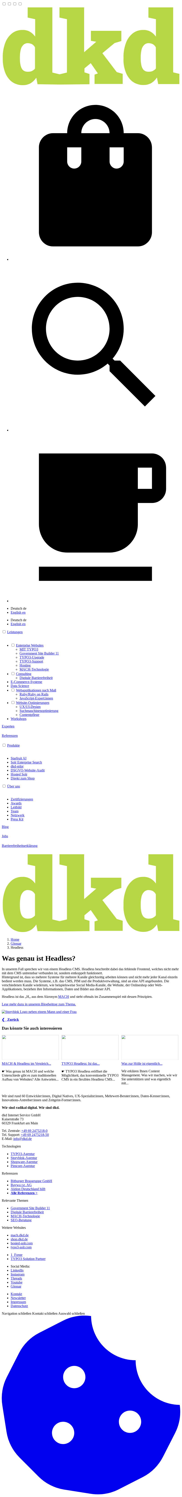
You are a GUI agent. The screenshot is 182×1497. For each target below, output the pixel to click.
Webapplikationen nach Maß (36, 690)
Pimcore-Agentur (23, 1166)
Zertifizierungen (22, 799)
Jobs (5, 836)
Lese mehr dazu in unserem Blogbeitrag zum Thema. (39, 1004)
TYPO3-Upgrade (32, 657)
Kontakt (16, 1294)
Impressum (18, 1302)
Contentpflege (29, 715)
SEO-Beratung (21, 1220)
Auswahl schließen (71, 1313)
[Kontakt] (95, 601)
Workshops (18, 719)
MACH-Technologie (34, 669)
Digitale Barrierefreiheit (36, 678)
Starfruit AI (18, 758)
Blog (5, 827)
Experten (8, 726)
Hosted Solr (19, 774)
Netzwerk (17, 815)
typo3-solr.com (21, 1247)
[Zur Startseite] (91, 85)
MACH (63, 997)
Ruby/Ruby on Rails (34, 694)
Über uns (13, 786)
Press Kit (17, 819)
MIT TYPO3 (29, 649)
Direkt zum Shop (23, 778)
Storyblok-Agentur (24, 1158)
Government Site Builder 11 (39, 653)
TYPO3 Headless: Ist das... (80, 1063)
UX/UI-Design (30, 707)
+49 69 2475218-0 (34, 1131)
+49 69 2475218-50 (35, 1135)
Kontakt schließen (44, 1313)
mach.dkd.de (20, 1235)
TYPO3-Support (31, 661)
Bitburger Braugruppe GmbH (31, 1181)
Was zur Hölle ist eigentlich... (141, 1063)
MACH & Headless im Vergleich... (26, 1063)
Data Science (20, 686)
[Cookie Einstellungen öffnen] (91, 1493)
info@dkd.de (22, 1139)
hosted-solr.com (22, 1243)
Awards (16, 803)
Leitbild (16, 807)
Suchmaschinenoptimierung (39, 711)
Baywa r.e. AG (21, 1185)
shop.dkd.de (19, 1239)
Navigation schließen (16, 1313)
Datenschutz (19, 1306)
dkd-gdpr (17, 766)
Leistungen (15, 632)
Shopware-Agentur (24, 1162)
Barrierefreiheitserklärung (20, 846)
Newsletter (18, 1298)
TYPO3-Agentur (23, 1154)
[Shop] (95, 259)
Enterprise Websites (30, 645)
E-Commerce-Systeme (26, 682)
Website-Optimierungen (32, 703)
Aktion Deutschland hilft (28, 1189)
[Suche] (95, 430)
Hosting (25, 665)
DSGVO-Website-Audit (28, 770)
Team (14, 811)
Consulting (23, 674)
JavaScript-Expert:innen (36, 698)
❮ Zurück (10, 1019)
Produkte (13, 745)
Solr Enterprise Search (26, 762)
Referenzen (10, 735)
